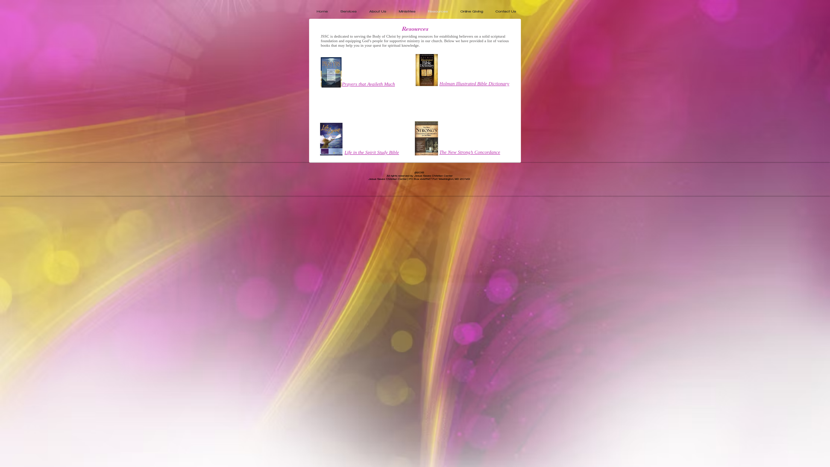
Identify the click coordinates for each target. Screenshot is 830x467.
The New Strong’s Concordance (469, 152)
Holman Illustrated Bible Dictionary (474, 83)
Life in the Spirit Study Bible (372, 152)
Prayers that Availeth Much (368, 84)
